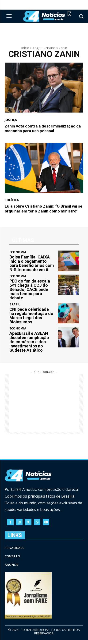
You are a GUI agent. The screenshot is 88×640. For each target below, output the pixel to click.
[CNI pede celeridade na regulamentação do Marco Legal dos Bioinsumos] (68, 313)
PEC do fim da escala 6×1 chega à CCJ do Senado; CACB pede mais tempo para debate (29, 289)
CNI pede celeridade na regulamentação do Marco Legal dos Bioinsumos (31, 315)
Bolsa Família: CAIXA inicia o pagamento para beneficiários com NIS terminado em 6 (31, 263)
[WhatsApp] (37, 522)
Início (25, 47)
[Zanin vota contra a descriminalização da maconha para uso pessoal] (44, 88)
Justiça (11, 119)
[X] (28, 522)
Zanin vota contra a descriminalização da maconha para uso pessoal (43, 128)
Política (12, 200)
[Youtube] (46, 522)
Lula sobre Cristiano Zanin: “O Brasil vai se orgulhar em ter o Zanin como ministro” (43, 208)
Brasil (14, 304)
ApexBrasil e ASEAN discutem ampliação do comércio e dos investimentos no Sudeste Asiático (29, 342)
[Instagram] (19, 522)
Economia (17, 252)
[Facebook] (10, 522)
